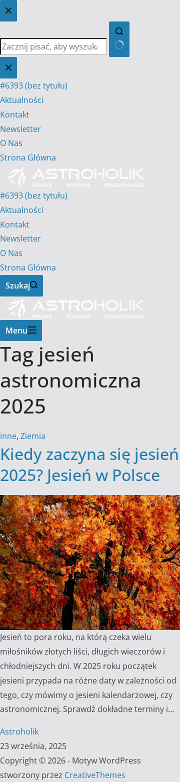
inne (8, 436)
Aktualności (22, 210)
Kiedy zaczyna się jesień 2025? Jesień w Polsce (89, 464)
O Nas (11, 253)
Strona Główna (28, 267)
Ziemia (33, 436)
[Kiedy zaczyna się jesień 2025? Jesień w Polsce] (90, 502)
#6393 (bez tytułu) (34, 195)
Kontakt (15, 224)
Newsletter (20, 238)
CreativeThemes (95, 775)
